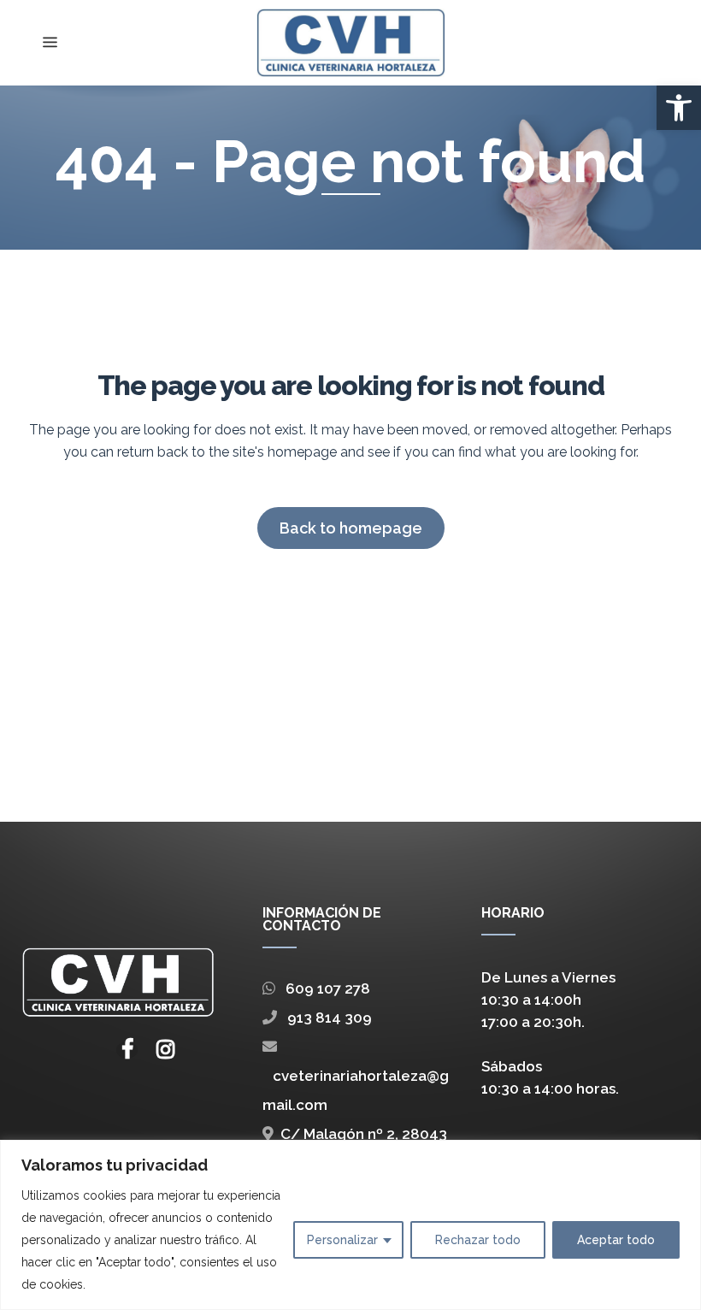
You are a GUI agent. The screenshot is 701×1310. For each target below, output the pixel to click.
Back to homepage (351, 528)
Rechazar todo (478, 1240)
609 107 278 (322, 988)
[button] (679, 108)
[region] (350, 1225)
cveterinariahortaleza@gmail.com (355, 1090)
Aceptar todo (616, 1240)
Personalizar (342, 1240)
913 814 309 (324, 1017)
